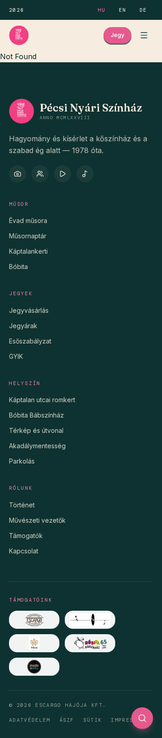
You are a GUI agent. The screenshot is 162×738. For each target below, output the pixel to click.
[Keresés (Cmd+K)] (142, 718)
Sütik (92, 720)
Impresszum (129, 720)
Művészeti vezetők (37, 520)
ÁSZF (66, 720)
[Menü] (144, 35)
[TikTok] (85, 173)
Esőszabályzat (30, 341)
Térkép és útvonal (36, 430)
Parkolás (22, 461)
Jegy (117, 34)
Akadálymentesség (37, 446)
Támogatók (26, 535)
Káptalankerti (28, 251)
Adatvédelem (29, 720)
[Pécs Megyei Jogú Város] (34, 643)
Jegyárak (23, 326)
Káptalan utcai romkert (42, 400)
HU (102, 10)
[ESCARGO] (34, 620)
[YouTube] (62, 173)
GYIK (16, 356)
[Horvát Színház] (90, 620)
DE (143, 10)
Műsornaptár (27, 236)
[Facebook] (40, 173)
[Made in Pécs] (34, 667)
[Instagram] (17, 173)
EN (122, 10)
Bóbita (18, 266)
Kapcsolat (23, 551)
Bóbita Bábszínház (36, 415)
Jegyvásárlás (29, 310)
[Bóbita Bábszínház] (90, 643)
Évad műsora (28, 220)
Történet (22, 505)
